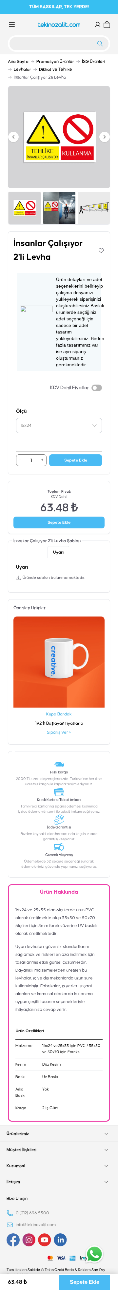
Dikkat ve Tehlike (55, 69)
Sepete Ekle (75, 460)
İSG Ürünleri (93, 61)
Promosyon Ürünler (55, 61)
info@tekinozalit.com (36, 1225)
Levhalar (22, 69)
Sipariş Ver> (59, 732)
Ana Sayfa (18, 61)
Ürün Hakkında (59, 892)
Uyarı (58, 552)
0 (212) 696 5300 (32, 1213)
